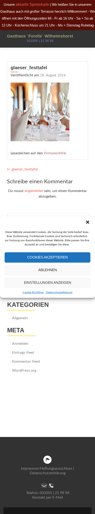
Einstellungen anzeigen (47, 282)
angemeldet (33, 191)
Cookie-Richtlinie (33, 292)
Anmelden (20, 343)
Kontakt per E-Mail (47, 497)
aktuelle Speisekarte (32, 4)
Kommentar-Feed (26, 361)
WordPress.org (24, 370)
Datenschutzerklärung (59, 292)
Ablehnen (47, 270)
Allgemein (20, 318)
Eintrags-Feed (23, 352)
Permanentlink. (55, 153)
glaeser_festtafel (22, 169)
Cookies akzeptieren (47, 257)
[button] (87, 222)
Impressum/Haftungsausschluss (46, 468)
